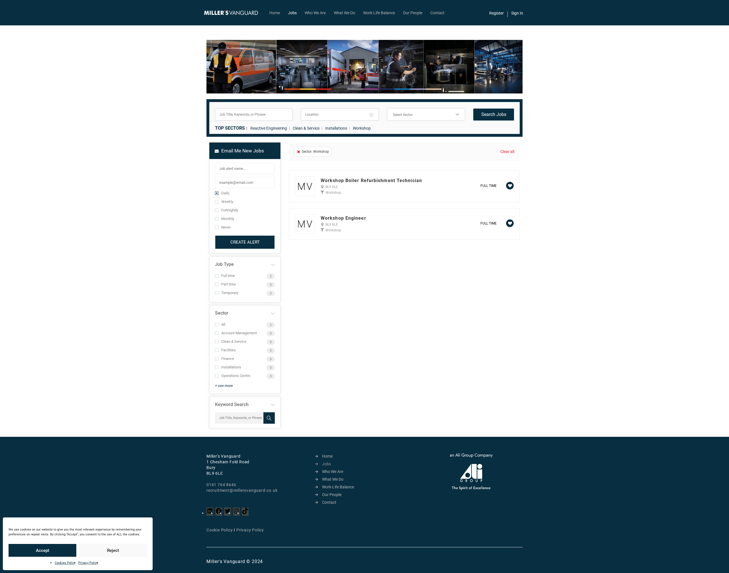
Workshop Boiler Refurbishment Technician (371, 180)
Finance (227, 358)
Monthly (227, 219)
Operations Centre (235, 376)
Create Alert (245, 242)
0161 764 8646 (221, 484)
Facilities (228, 350)
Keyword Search (232, 404)
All (223, 324)
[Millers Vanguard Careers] (234, 13)
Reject (113, 550)
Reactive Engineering (268, 128)
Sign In (517, 13)
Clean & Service (306, 128)
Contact (437, 13)
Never (226, 227)
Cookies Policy (65, 563)
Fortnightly (229, 210)
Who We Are (315, 13)
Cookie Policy (219, 530)
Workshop (362, 128)
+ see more (224, 386)
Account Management (239, 333)
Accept (42, 550)
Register (496, 13)
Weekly (227, 201)
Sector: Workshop (315, 152)
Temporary (229, 293)
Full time (228, 276)
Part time (228, 284)
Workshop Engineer (343, 218)
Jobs (292, 13)
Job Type (224, 264)
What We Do (344, 13)
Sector (221, 313)
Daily (225, 193)
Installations (336, 128)
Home (274, 13)
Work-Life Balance (379, 13)
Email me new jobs (242, 151)
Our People (412, 13)
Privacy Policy (88, 563)
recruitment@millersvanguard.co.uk (241, 490)
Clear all (507, 151)
